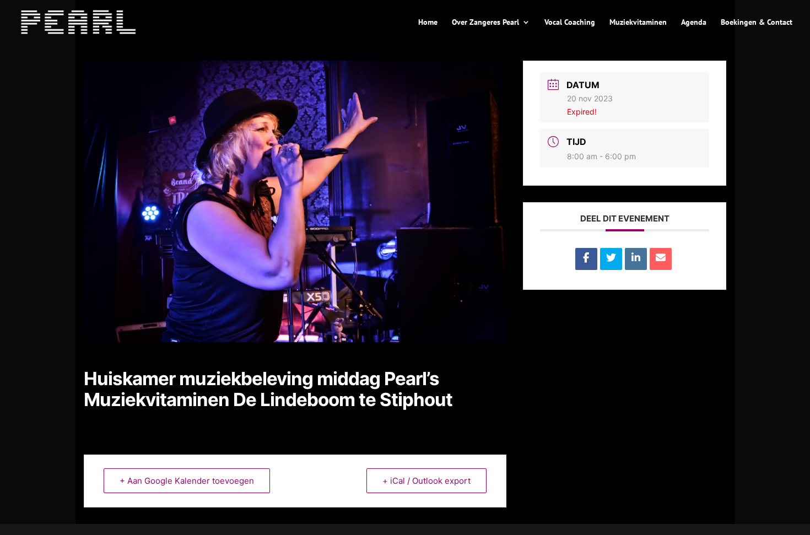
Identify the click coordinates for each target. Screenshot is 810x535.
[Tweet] (611, 259)
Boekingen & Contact (756, 22)
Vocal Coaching (569, 22)
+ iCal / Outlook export (426, 480)
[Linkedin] (636, 259)
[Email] (661, 259)
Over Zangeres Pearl (485, 22)
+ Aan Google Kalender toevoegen (187, 480)
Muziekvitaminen (638, 22)
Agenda (693, 22)
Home (428, 22)
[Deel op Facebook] (586, 259)
